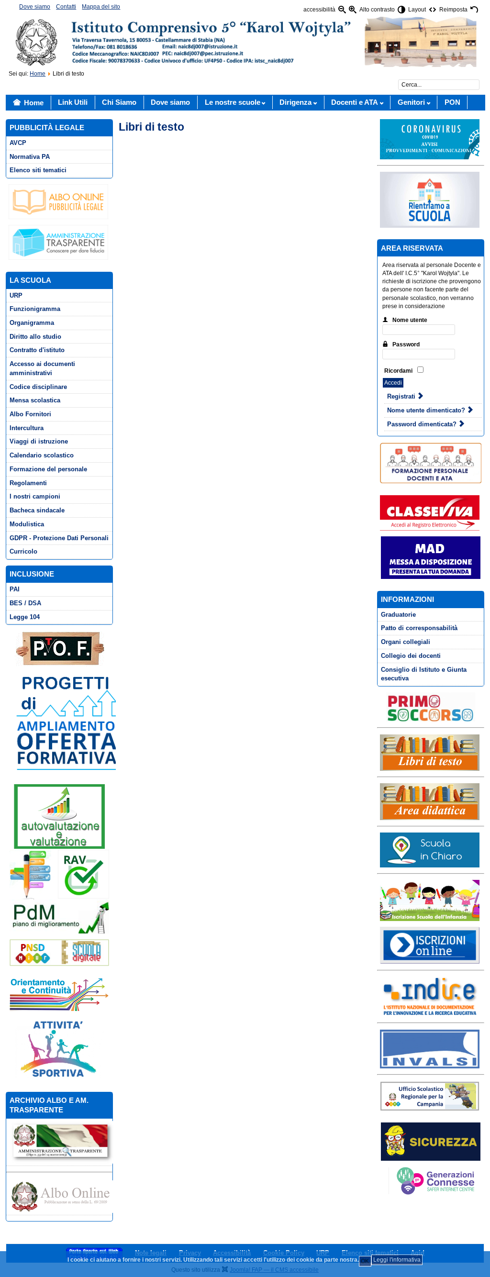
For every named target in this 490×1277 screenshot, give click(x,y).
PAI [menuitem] (15, 589)
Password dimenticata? (422, 424)
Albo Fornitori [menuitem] (30, 414)
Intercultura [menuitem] (27, 428)
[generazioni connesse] (429, 1180)
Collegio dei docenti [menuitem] (411, 655)
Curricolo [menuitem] (23, 551)
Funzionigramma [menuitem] (35, 308)
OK (365, 1261)
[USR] (429, 1095)
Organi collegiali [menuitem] (405, 641)
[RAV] (59, 874)
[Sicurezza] (430, 1141)
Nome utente (409, 320)
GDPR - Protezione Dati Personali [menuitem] (59, 538)
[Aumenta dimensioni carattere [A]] (352, 10)
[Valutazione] (59, 816)
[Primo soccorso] (430, 707)
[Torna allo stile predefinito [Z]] (474, 10)
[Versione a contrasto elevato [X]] (401, 10)
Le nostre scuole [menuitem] (232, 102)
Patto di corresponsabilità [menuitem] (419, 628)
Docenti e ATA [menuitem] (354, 102)
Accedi (393, 382)
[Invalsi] (429, 1048)
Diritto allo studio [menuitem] (35, 336)
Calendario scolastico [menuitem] (42, 455)
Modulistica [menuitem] (27, 524)
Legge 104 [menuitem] (25, 617)
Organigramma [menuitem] (32, 322)
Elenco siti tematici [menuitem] (38, 170)
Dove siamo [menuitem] (34, 6)
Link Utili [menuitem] (73, 102)
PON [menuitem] (452, 102)
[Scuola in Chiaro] (429, 849)
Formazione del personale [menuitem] (48, 469)
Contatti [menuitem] (66, 6)
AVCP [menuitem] (18, 142)
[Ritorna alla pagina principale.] (245, 41)
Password (406, 344)
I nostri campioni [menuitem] (35, 496)
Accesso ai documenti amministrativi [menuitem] (42, 368)
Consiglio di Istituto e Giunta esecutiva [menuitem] (424, 674)
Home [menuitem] (34, 103)
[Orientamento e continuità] (59, 993)
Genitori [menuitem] (411, 102)
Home (37, 73)
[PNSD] (59, 952)
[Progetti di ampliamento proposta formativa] (71, 722)
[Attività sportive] (59, 1048)
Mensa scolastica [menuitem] (35, 400)
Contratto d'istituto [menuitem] (37, 350)
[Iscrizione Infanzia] (429, 900)
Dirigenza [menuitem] (295, 102)
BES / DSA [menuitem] (25, 603)
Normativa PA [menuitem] (30, 156)
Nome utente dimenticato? (427, 410)
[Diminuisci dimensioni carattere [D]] (342, 10)
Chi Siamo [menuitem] (119, 102)
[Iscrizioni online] (429, 945)
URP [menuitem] (16, 295)
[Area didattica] (429, 801)
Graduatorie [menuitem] (398, 614)
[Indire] (429, 996)
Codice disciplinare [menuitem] (38, 386)
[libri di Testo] (429, 752)
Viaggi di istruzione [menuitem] (39, 441)
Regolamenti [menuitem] (28, 483)
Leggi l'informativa (397, 1259)
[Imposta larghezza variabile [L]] (432, 10)
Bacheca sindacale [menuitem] (37, 510)
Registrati (402, 396)
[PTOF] (59, 648)
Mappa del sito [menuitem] (101, 6)
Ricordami (398, 370)
